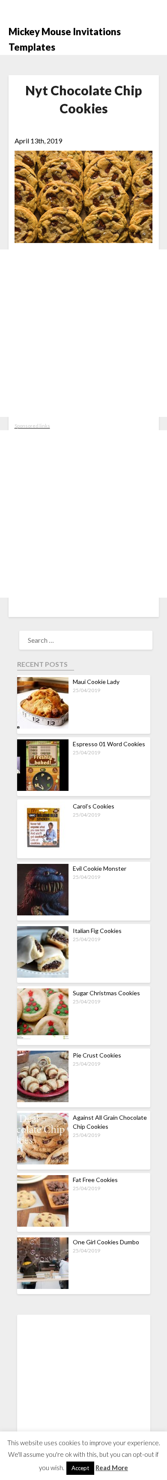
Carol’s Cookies (93, 806)
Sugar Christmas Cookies (106, 993)
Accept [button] (80, 1468)
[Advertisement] (83, 333)
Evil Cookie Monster (99, 868)
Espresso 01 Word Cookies (109, 744)
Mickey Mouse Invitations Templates (65, 39)
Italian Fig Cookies (97, 930)
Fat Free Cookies (95, 1179)
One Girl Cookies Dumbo (106, 1242)
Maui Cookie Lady (96, 681)
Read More (111, 1467)
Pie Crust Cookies (97, 1055)
